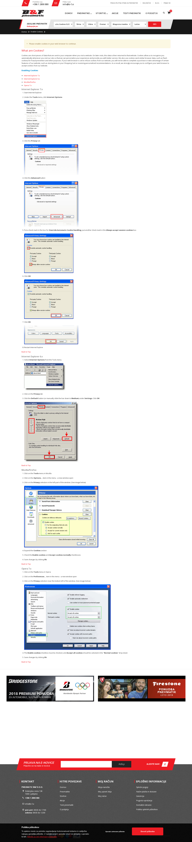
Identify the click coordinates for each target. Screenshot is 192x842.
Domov (24, 32)
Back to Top (26, 352)
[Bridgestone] (50, 676)
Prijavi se (167, 3)
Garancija (140, 796)
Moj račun (147, 3)
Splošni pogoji (142, 787)
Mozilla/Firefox (30, 82)
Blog (157, 3)
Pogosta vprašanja (144, 800)
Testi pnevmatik (132, 13)
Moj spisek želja (105, 791)
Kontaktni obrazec (144, 805)
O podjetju (152, 13)
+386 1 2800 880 (40, 4)
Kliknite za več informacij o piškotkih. (42, 837)
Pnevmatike (83, 13)
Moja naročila (104, 787)
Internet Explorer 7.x (32, 75)
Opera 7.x (28, 85)
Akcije (115, 13)
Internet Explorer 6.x (32, 79)
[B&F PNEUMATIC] (33, 13)
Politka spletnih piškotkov (147, 809)
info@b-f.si (68, 4)
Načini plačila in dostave (146, 791)
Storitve (101, 13)
